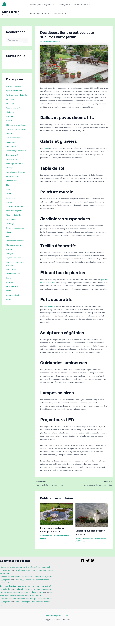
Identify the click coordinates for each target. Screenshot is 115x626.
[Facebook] (82, 560)
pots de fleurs (49, 306)
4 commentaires (46, 536)
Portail (9, 249)
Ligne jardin (10, 12)
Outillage (10, 223)
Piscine (9, 232)
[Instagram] (93, 560)
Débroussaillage (13, 138)
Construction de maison (16, 129)
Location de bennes (14, 206)
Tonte (8, 291)
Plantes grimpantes (14, 245)
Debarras (10, 133)
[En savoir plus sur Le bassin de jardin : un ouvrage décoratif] (56, 513)
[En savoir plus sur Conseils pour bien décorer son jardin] (91, 515)
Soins (8, 278)
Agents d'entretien (14, 91)
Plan (8, 236)
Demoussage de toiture (16, 150)
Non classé (11, 219)
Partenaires (58, 13)
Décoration (11, 142)
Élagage (9, 168)
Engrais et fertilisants (15, 172)
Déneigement (12, 155)
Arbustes (10, 99)
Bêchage (10, 112)
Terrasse (9, 282)
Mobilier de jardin (14, 215)
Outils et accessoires (15, 228)
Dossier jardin (64, 4)
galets (46, 148)
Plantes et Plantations (40, 13)
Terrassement (12, 286)
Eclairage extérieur (14, 163)
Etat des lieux (12, 181)
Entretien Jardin (81, 4)
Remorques (11, 269)
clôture (9, 120)
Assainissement (13, 108)
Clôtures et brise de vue (16, 125)
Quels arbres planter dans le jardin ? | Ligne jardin (22, 592)
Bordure (9, 116)
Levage (9, 202)
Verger (9, 299)
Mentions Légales (53, 615)
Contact (66, 615)
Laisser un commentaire (84, 538)
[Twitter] (88, 560)
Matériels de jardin (14, 211)
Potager (9, 253)
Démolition (11, 146)
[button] (53, 4)
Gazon (8, 193)
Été (7, 185)
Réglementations (13, 258)
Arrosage (10, 103)
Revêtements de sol (14, 273)
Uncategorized (12, 295)
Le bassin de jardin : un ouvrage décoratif (34, 589)
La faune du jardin (14, 198)
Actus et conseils (13, 86)
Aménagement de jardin (41, 4)
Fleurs (8, 189)
